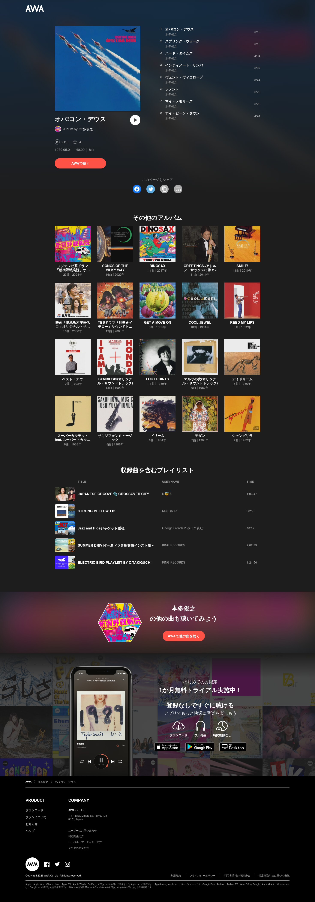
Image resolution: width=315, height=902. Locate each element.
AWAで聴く (80, 163)
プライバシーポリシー (202, 875)
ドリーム (157, 435)
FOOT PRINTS (157, 378)
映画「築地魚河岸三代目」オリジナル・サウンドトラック (73, 326)
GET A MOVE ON (157, 322)
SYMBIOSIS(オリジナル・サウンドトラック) (115, 380)
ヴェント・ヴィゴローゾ (184, 77)
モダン (200, 435)
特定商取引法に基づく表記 (274, 875)
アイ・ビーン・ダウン (182, 113)
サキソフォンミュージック (115, 437)
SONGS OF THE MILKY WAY (115, 267)
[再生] (135, 120)
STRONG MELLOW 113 (96, 510)
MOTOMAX (169, 511)
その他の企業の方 (78, 847)
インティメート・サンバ (184, 65)
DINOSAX (157, 265)
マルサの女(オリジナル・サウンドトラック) (200, 380)
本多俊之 (86, 128)
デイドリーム (242, 378)
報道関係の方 (76, 836)
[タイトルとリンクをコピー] (164, 189)
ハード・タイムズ (179, 53)
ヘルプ (30, 830)
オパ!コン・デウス (179, 29)
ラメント (172, 89)
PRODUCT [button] (35, 800)
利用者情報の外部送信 (237, 875)
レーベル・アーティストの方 (85, 842)
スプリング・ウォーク (182, 41)
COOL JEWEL (200, 322)
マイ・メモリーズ (179, 101)
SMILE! (242, 265)
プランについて (36, 817)
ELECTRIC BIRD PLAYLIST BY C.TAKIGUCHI (114, 562)
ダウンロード (35, 810)
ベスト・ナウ (72, 378)
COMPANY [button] (78, 800)
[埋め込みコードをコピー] (178, 189)
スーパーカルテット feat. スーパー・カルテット (72, 439)
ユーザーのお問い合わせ (82, 830)
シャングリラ (242, 435)
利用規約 (176, 875)
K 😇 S (166, 494)
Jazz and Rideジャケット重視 (101, 528)
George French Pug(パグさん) (182, 528)
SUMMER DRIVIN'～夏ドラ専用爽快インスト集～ (116, 545)
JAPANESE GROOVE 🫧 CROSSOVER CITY (113, 493)
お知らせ (32, 824)
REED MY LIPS (242, 322)
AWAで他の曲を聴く (184, 635)
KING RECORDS (173, 545)
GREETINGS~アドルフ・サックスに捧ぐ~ (200, 267)
